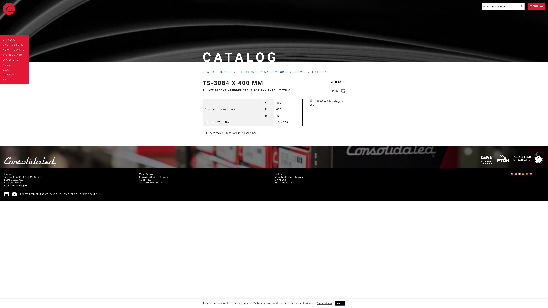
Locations (10, 59)
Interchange (248, 71)
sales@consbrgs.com (19, 185)
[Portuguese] (527, 175)
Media (7, 79)
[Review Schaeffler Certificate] (522, 158)
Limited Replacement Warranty (38, 194)
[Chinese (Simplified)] (512, 175)
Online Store (13, 44)
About (7, 64)
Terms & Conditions (91, 194)
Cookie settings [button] (324, 303)
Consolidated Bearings (9, 9)
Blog (6, 69)
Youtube (14, 194)
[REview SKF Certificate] (487, 160)
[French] (520, 175)
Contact (9, 74)
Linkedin (6, 194)
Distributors (13, 54)
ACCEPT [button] (340, 303)
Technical (320, 71)
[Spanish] (531, 175)
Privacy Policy (68, 194)
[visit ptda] (503, 158)
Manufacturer (276, 71)
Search (226, 71)
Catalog (9, 39)
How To (208, 71)
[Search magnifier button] (522, 6)
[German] (523, 175)
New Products (13, 49)
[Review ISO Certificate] (538, 158)
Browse (300, 71)
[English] (516, 175)
